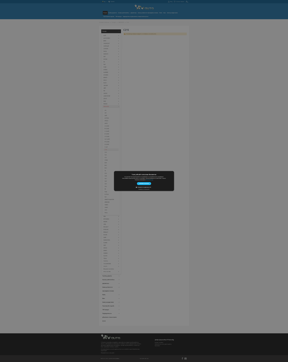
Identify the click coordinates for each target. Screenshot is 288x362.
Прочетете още (149, 179)
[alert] (144, 181)
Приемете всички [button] (144, 183)
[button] (144, 187)
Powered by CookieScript (144, 189)
